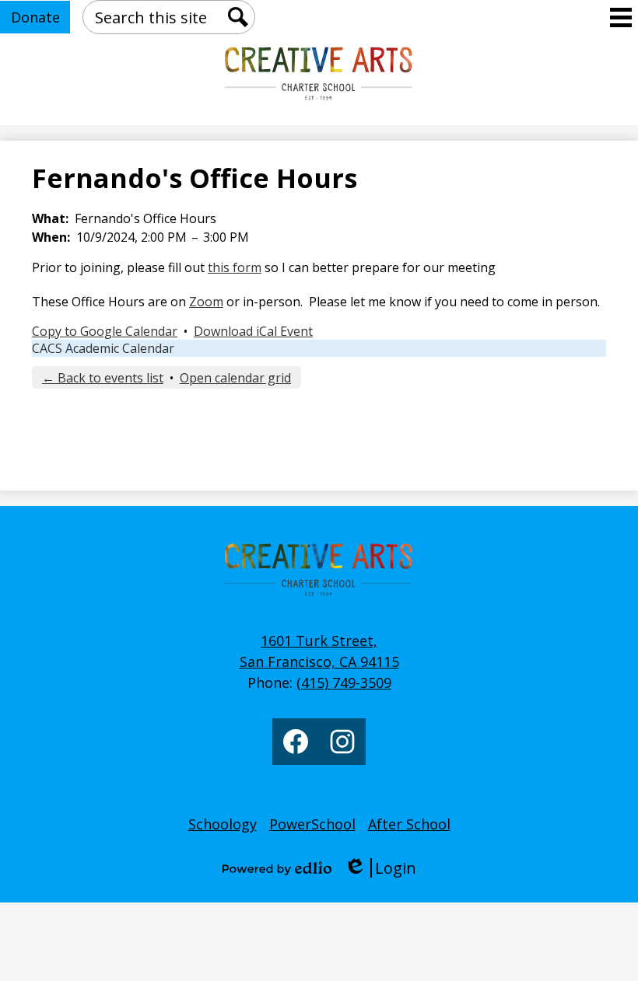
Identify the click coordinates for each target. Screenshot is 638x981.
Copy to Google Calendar (104, 331)
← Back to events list (102, 377)
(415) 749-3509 (343, 682)
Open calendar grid (235, 377)
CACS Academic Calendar (103, 348)
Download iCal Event (253, 331)
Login (380, 868)
